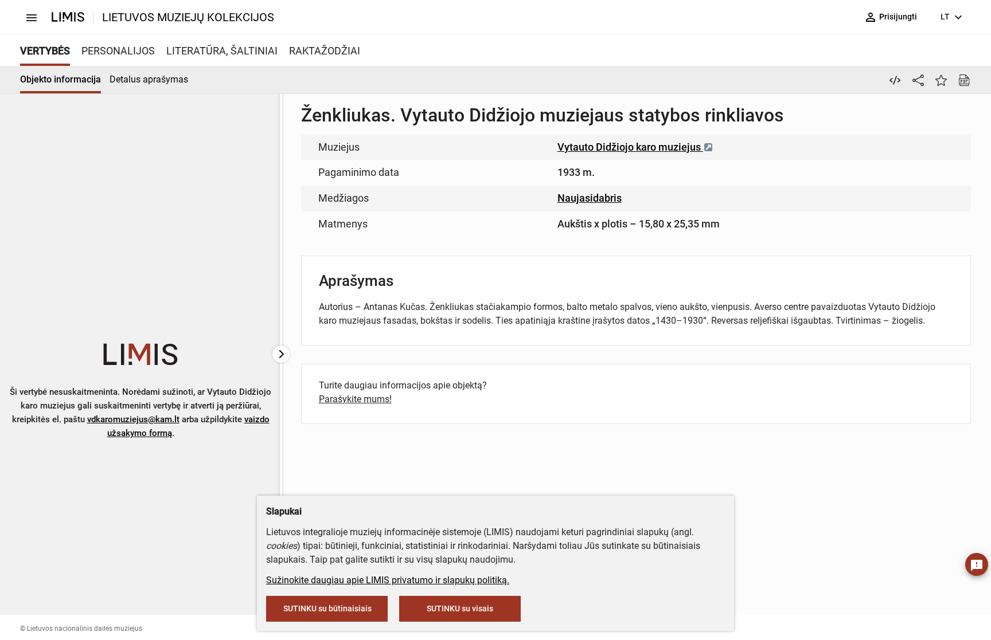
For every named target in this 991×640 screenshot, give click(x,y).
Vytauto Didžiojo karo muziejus (630, 147)
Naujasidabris (589, 198)
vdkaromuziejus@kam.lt (133, 419)
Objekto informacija (60, 79)
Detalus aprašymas (149, 79)
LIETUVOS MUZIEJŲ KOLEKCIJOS (188, 17)
